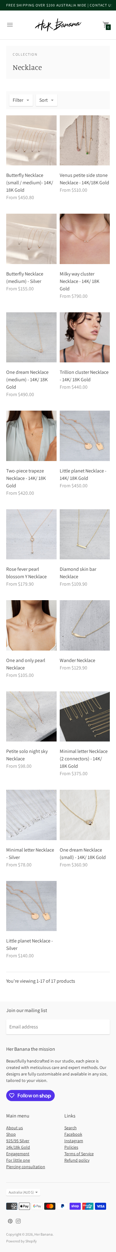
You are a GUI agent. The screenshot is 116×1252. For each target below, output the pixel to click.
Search (70, 1127)
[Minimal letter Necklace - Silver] (31, 815)
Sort (43, 100)
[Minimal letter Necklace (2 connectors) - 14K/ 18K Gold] (85, 716)
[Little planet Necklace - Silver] (31, 906)
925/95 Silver (17, 1140)
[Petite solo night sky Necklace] (31, 716)
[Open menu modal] (10, 24)
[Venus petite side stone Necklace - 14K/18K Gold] (85, 140)
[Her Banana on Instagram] (18, 1220)
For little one (18, 1160)
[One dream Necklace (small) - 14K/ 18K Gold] (85, 815)
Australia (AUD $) (21, 1192)
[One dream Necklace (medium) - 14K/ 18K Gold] (31, 337)
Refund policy (76, 1160)
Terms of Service (79, 1153)
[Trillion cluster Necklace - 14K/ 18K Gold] (85, 337)
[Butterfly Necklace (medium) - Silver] (31, 239)
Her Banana (43, 1234)
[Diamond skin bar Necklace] (85, 534)
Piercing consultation (25, 1166)
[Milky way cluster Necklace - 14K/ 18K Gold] (85, 239)
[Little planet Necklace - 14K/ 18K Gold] (85, 436)
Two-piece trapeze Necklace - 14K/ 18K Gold (26, 478)
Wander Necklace (77, 660)
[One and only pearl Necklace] (31, 625)
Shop (11, 1134)
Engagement (17, 1153)
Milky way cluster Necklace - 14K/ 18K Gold (79, 281)
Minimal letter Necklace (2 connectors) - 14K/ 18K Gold (84, 758)
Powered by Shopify (21, 1241)
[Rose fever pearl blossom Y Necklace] (31, 534)
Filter (18, 100)
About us (14, 1127)
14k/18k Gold (18, 1147)
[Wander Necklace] (85, 625)
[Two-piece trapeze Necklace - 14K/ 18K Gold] (31, 436)
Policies (71, 1147)
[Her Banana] (58, 25)
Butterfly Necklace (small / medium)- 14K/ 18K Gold (29, 182)
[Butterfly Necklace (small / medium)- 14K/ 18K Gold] (31, 140)
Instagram (73, 1140)
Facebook (73, 1134)
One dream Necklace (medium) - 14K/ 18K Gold (27, 379)
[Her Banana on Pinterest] (10, 1220)
